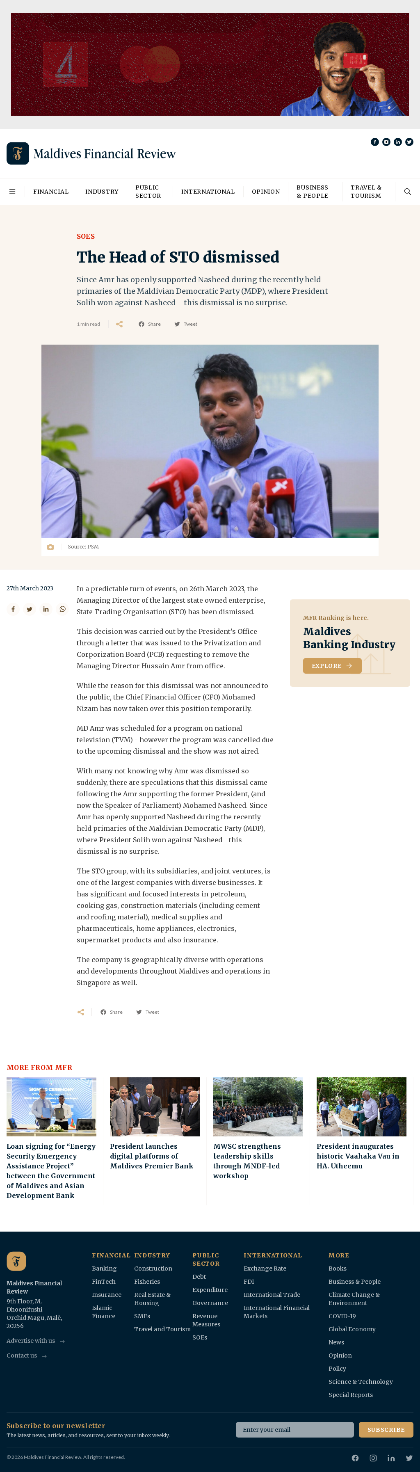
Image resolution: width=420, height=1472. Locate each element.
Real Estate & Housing (152, 1299)
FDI (249, 1281)
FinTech (104, 1281)
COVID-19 (342, 1316)
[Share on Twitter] (29, 609)
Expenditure (210, 1290)
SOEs (199, 1337)
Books (338, 1268)
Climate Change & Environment (354, 1299)
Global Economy (352, 1329)
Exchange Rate (265, 1268)
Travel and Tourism (162, 1329)
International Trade (272, 1294)
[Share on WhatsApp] (62, 609)
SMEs (142, 1316)
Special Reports (351, 1395)
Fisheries (147, 1281)
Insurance (106, 1294)
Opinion (266, 191)
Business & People (313, 191)
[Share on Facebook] (13, 609)
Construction (153, 1268)
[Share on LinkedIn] (45, 609)
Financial (50, 191)
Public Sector (148, 191)
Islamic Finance (103, 1312)
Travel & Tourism (366, 191)
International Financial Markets (277, 1312)
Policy (337, 1368)
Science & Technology (361, 1381)
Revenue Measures (206, 1320)
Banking (104, 1268)
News (336, 1342)
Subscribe (386, 1429)
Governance (210, 1303)
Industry (102, 191)
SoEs (86, 236)
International (208, 191)
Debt (199, 1276)
